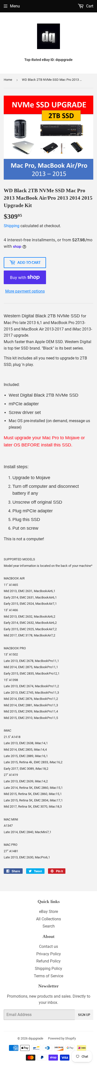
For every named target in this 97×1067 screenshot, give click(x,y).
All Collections (48, 919)
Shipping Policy (48, 968)
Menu (15, 6)
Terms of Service (48, 976)
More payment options (25, 291)
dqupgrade (35, 1038)
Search (49, 926)
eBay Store (48, 911)
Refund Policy (48, 961)
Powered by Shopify (62, 1038)
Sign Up (84, 1015)
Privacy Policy (48, 954)
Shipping (11, 225)
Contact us (48, 946)
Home (8, 80)
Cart (89, 6)
